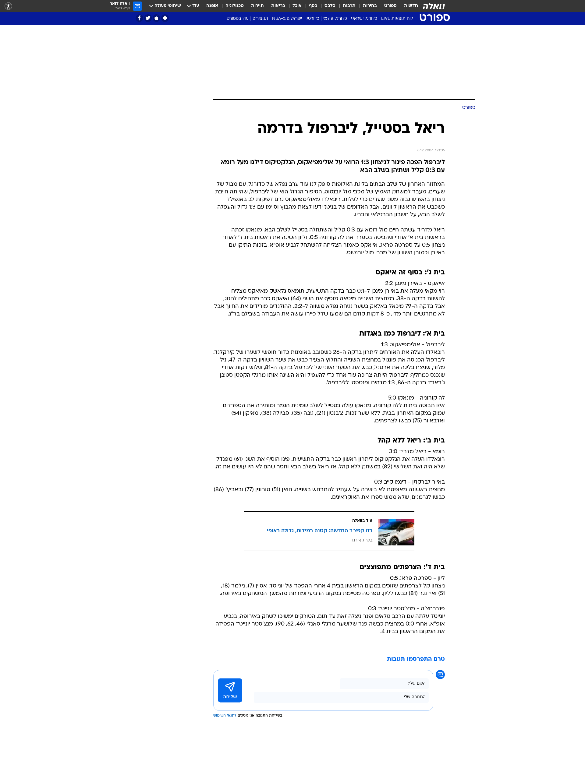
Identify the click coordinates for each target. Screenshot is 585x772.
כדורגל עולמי (335, 19)
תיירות (257, 6)
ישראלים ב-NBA (287, 19)
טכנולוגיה (234, 6)
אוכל (297, 6)
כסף (313, 6)
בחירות (370, 6)
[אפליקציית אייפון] (156, 18)
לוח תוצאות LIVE (397, 19)
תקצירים (260, 19)
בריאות (278, 6)
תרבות (349, 6)
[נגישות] (8, 6)
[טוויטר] (148, 18)
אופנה (212, 6)
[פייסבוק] (139, 18)
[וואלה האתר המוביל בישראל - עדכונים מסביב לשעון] (434, 6)
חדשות (411, 6)
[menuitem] (407, 6)
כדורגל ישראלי (364, 19)
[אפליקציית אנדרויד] (165, 18)
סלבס (329, 6)
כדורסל (312, 19)
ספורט (390, 6)
